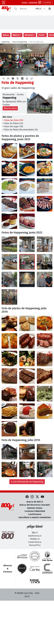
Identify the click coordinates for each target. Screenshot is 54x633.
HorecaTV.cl (34, 545)
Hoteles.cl (34, 539)
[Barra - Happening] (27, 452)
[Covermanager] (47, 568)
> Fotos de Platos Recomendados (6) (20, 129)
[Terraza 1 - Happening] (27, 469)
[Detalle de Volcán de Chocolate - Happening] (27, 429)
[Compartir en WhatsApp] (27, 78)
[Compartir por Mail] (8, 78)
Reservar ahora (10, 108)
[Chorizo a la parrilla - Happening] (27, 341)
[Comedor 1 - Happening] (44, 452)
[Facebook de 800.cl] (27, 497)
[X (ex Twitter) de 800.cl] (37, 497)
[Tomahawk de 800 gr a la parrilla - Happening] (44, 203)
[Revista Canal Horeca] (22, 556)
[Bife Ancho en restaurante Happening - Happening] (44, 358)
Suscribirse (47, 3)
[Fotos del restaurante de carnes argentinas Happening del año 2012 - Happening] (9, 452)
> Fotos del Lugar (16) (13, 126)
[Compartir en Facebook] (13, 78)
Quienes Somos (34, 508)
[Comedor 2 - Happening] (9, 469)
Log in (27, 596)
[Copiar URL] (32, 78)
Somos (24, 2)
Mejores (16, 35)
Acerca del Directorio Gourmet (35, 505)
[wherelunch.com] (34, 581)
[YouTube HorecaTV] (42, 497)
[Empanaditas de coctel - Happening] (27, 323)
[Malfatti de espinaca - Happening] (44, 151)
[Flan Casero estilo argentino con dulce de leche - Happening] (44, 411)
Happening (5, 42)
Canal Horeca (34, 542)
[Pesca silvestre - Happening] (27, 186)
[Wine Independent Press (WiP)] (22, 568)
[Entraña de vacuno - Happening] (27, 376)
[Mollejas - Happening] (9, 168)
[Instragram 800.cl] (39, 3)
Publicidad (32, 2)
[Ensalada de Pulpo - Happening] (9, 358)
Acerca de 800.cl (34, 501)
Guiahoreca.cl (34, 536)
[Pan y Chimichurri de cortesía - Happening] (9, 323)
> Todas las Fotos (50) (13, 120)
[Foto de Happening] (27, 151)
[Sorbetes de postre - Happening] (27, 411)
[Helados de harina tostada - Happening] (27, 221)
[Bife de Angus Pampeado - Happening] (9, 393)
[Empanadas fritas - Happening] (9, 151)
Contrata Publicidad (35, 511)
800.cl (34, 532)
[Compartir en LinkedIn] (22, 78)
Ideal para (29, 35)
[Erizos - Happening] (27, 168)
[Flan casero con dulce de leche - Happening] (9, 221)
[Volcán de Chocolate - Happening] (9, 429)
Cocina (41, 35)
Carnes (20, 94)
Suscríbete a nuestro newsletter (34, 517)
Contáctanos (34, 514)
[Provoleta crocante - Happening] (44, 323)
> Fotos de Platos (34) (13, 123)
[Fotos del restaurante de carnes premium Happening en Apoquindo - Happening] (9, 244)
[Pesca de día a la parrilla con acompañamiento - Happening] (9, 186)
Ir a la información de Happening (27, 481)
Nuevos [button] (6, 35)
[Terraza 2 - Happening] (44, 469)
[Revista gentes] (34, 568)
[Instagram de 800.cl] (32, 497)
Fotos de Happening (19, 42)
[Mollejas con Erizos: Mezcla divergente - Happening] (44, 168)
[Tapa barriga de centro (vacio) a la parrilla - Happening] (9, 203)
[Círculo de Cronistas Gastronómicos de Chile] (34, 556)
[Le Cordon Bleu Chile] (47, 556)
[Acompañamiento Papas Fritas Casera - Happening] (9, 411)
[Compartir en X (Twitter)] (17, 78)
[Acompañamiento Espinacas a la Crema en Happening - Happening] (44, 393)
